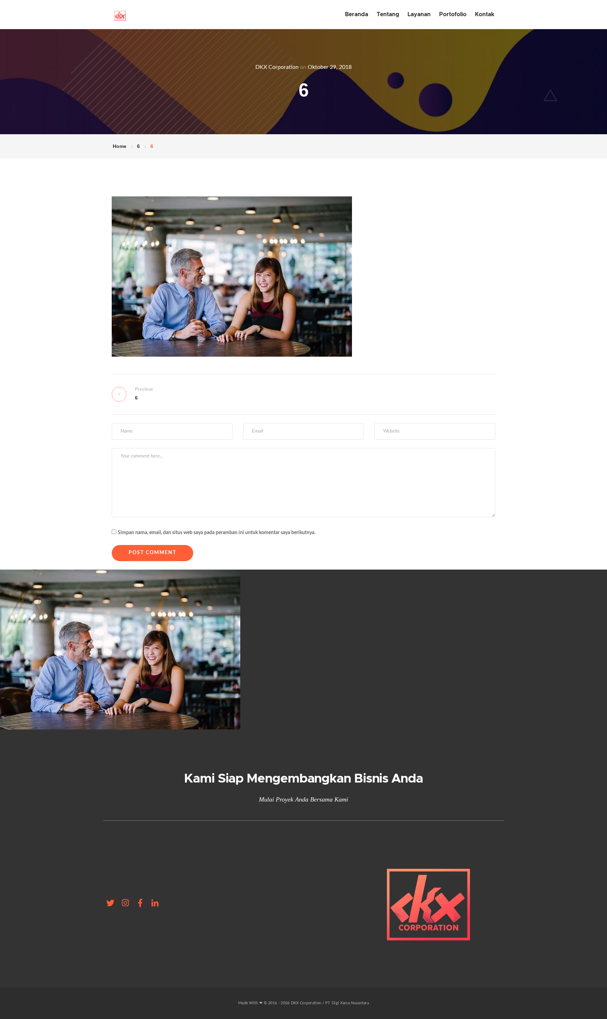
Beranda (356, 14)
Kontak (484, 14)
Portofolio (452, 14)
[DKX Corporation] (120, 14)
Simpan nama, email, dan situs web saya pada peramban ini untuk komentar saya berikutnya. (216, 532)
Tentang (388, 14)
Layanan (419, 14)
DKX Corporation (277, 67)
